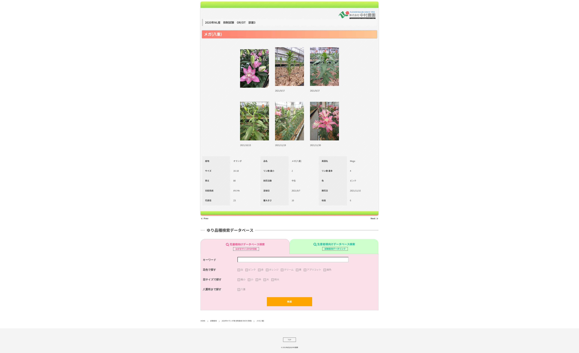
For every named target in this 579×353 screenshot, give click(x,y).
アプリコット (314, 269)
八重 (243, 289)
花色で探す (209, 269)
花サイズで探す (212, 279)
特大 (276, 279)
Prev (206, 218)
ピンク (252, 269)
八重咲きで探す (212, 289)
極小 (243, 279)
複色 (329, 269)
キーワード (209, 259)
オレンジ (274, 269)
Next (373, 218)
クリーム (289, 269)
